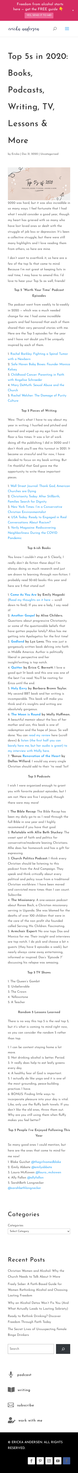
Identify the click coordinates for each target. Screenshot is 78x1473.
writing (24, 1390)
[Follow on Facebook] (31, 1460)
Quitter (16, 667)
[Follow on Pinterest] (40, 1460)
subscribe (25, 1405)
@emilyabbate (41, 1167)
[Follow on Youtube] (57, 1460)
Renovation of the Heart (41, 756)
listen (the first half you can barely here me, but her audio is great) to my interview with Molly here (37, 746)
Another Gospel (23, 615)
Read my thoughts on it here (29, 600)
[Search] (63, 1349)
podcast (24, 1375)
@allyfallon (35, 1177)
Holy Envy (19, 688)
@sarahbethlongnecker (24, 1188)
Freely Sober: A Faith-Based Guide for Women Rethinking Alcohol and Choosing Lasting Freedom (38, 1290)
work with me (30, 1421)
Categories (15, 1225)
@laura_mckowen (48, 1172)
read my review (39, 735)
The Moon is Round (26, 714)
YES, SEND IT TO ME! (39, 15)
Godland (17, 641)
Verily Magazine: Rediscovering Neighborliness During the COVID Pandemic (32, 533)
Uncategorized (49, 154)
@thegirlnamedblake (46, 1162)
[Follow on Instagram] (49, 1460)
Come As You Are (23, 594)
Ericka (15, 154)
